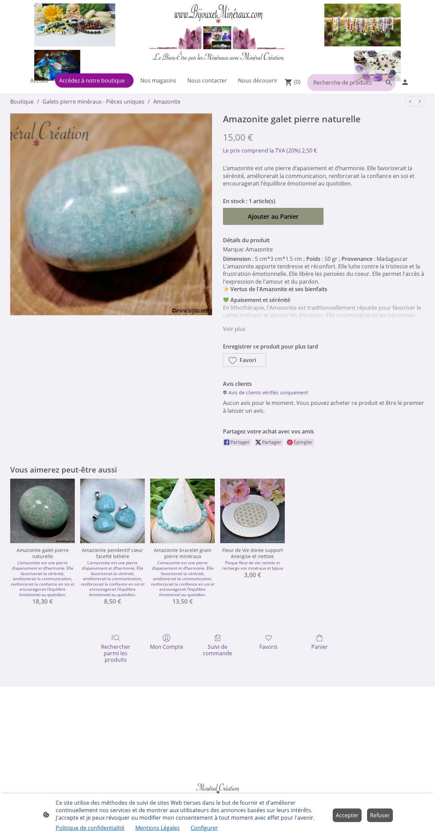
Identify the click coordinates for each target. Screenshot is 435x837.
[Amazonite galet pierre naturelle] (42, 511)
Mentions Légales (157, 828)
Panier (319, 646)
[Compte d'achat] (405, 82)
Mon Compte (166, 646)
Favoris (268, 646)
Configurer (204, 828)
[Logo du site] (217, 35)
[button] (244, 360)
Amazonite (166, 101)
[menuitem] (410, 101)
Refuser (380, 815)
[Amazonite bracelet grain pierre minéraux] (182, 511)
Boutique (22, 101)
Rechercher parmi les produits (115, 653)
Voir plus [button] (234, 329)
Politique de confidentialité (90, 828)
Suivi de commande (217, 650)
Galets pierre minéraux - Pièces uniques (93, 101)
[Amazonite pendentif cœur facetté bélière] (112, 511)
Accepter (347, 815)
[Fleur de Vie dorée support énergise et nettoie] (252, 511)
